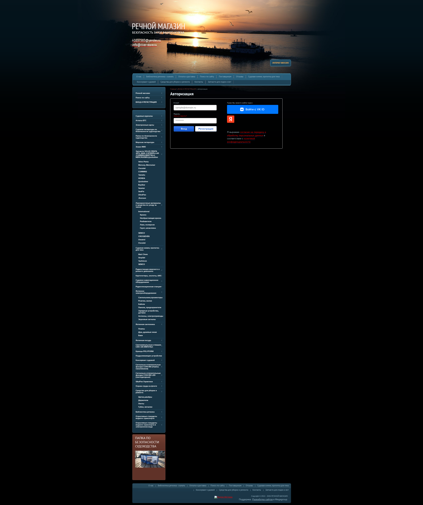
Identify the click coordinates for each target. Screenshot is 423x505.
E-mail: (176, 103)
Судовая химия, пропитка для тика (273, 485)
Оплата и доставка (197, 485)
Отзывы (249, 485)
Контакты (256, 490)
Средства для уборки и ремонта (233, 490)
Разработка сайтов (262, 499)
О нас (151, 485)
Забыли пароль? (180, 116)
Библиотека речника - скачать (171, 485)
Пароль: (177, 114)
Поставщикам (235, 485)
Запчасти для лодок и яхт (277, 490)
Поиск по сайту (218, 485)
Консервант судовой (205, 490)
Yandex (230, 119)
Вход (184, 128)
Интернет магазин (280, 62)
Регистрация (205, 128)
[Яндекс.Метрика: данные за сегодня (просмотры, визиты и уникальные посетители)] (223, 497)
